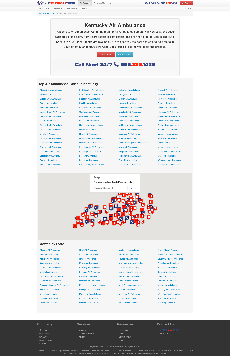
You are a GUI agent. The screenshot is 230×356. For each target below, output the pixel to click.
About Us (43, 8)
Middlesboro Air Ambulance (130, 125)
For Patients (85, 3)
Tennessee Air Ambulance (169, 267)
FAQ (121, 333)
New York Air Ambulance (129, 276)
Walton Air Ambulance (167, 155)
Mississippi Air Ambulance (90, 298)
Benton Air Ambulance (49, 103)
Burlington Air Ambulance (50, 116)
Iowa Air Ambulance (87, 258)
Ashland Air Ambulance (50, 94)
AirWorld (59, 3)
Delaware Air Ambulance (50, 280)
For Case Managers (102, 3)
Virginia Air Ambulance (167, 285)
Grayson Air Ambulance (89, 120)
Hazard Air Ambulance (88, 129)
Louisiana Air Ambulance (89, 272)
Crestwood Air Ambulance (51, 142)
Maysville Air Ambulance (129, 120)
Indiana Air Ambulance (88, 254)
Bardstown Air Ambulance (51, 98)
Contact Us (163, 333)
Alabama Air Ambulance (50, 250)
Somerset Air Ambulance (168, 133)
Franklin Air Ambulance (89, 103)
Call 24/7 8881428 (161, 3)
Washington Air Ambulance (169, 289)
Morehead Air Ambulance (129, 133)
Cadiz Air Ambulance (49, 120)
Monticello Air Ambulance (129, 129)
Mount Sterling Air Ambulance (131, 138)
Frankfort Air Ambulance (89, 98)
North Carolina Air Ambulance (131, 280)
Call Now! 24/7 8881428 (115, 64)
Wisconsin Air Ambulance (168, 298)
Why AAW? (43, 336)
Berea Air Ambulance (49, 107)
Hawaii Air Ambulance (49, 298)
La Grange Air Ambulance (90, 151)
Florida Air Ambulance (49, 289)
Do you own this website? (103, 188)
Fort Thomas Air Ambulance (91, 94)
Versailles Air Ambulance (168, 147)
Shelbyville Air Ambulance (169, 125)
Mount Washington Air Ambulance (133, 142)
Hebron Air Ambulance (88, 133)
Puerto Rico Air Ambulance (169, 250)
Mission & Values (46, 340)
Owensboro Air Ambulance (130, 164)
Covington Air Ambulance (50, 138)
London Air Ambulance (128, 98)
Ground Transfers (86, 333)
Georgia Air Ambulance (50, 293)
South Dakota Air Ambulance (170, 263)
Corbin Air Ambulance (49, 133)
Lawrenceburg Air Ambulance (91, 164)
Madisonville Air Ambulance (130, 107)
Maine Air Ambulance (88, 276)
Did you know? (125, 336)
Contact (84, 8)
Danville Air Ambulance (49, 151)
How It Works (44, 333)
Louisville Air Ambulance (129, 103)
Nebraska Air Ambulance (129, 254)
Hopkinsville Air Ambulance (90, 142)
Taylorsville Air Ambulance (169, 138)
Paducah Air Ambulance (168, 90)
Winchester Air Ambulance (169, 164)
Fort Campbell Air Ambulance (91, 90)
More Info (123, 340)
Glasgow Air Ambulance (89, 116)
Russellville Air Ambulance (169, 116)
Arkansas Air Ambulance (50, 263)
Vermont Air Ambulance (168, 280)
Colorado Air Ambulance (50, 272)
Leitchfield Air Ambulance (129, 90)
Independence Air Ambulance (91, 147)
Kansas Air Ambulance (88, 263)
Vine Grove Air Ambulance (169, 151)
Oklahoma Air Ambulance (129, 293)
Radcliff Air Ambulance (167, 107)
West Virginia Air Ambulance (170, 293)
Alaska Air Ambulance (49, 254)
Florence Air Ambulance (50, 164)
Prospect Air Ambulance (168, 103)
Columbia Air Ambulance (50, 129)
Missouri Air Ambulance (89, 302)
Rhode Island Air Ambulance (170, 254)
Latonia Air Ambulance (88, 160)
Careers (42, 343)
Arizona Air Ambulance (49, 258)
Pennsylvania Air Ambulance (131, 302)
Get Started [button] (186, 3)
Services (56, 8)
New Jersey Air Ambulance (130, 267)
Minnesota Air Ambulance (90, 293)
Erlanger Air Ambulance (50, 160)
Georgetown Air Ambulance (90, 112)
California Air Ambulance (50, 267)
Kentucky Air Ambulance (89, 267)
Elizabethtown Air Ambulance (52, 155)
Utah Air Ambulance (166, 276)
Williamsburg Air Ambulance (169, 160)
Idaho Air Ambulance (49, 302)
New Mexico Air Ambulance (130, 272)
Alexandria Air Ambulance (51, 90)
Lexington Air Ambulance (129, 94)
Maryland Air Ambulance (89, 280)
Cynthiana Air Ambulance (50, 147)
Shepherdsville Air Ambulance (170, 129)
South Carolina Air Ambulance (170, 258)
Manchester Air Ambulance (130, 112)
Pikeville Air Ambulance (167, 98)
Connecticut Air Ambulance (51, 276)
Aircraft (82, 336)
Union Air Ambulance (167, 142)
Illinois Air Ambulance (88, 250)
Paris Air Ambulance (166, 94)
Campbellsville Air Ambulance (52, 125)
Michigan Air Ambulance (89, 289)
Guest (187, 8)
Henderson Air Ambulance (90, 138)
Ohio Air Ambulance (127, 289)
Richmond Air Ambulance (168, 112)
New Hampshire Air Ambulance (132, 263)
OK (132, 188)
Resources (70, 8)
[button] (151, 196)
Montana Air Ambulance (129, 250)
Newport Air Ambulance (128, 151)
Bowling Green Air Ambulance (52, 112)
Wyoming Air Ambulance (168, 302)
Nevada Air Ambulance (128, 258)
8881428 (170, 329)
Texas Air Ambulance (167, 272)
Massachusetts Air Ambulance (92, 285)
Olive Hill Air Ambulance (129, 160)
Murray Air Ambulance (128, 147)
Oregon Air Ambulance (128, 298)
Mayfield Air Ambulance (128, 116)
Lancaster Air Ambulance (89, 155)
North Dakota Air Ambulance (131, 285)
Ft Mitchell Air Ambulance (90, 107)
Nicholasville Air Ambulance (130, 155)
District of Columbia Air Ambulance (54, 285)
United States (49, 13)
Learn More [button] (124, 54)
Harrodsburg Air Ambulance (91, 125)
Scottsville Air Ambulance (168, 120)
